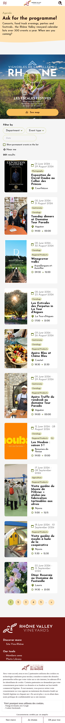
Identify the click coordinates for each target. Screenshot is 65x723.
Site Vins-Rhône (15, 644)
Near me (11, 149)
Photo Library (13, 659)
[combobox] (13, 131)
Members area (14, 655)
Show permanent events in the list (23, 145)
